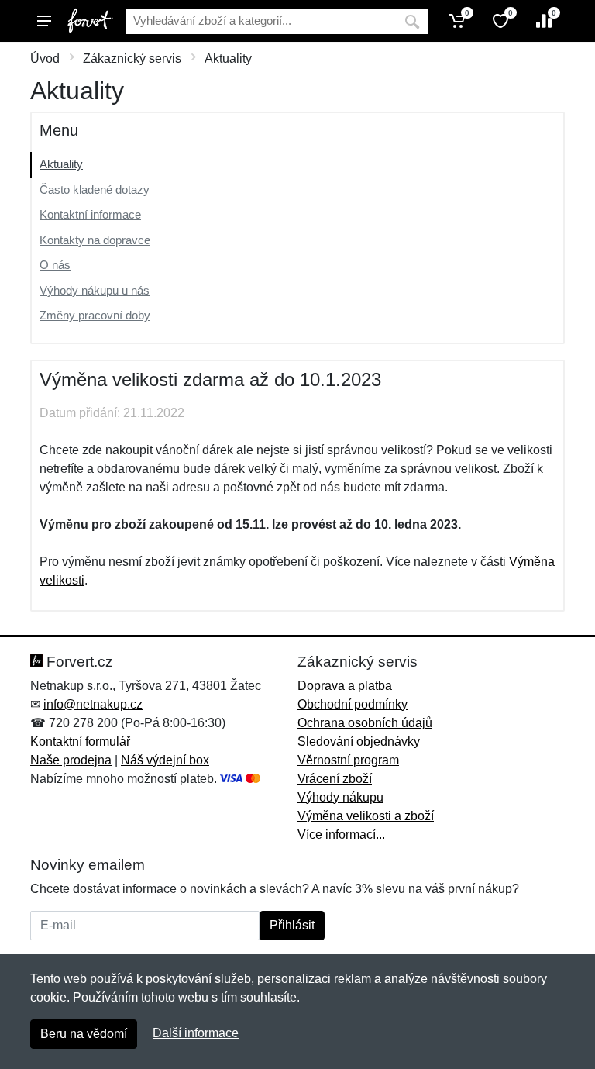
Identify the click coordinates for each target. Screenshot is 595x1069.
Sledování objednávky (359, 741)
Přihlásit (292, 925)
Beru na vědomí (83, 1033)
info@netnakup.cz (93, 704)
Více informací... (341, 834)
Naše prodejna (71, 760)
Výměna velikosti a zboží (366, 815)
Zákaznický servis (132, 58)
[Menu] (44, 21)
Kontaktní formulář (80, 741)
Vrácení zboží (335, 778)
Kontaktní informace (90, 214)
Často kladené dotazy (95, 189)
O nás (55, 264)
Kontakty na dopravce (95, 240)
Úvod (45, 58)
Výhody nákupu (340, 797)
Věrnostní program (348, 760)
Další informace (196, 1033)
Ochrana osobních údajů (365, 722)
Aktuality (61, 164)
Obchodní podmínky (353, 704)
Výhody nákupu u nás (95, 290)
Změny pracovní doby (95, 315)
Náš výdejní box (165, 760)
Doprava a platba (345, 685)
